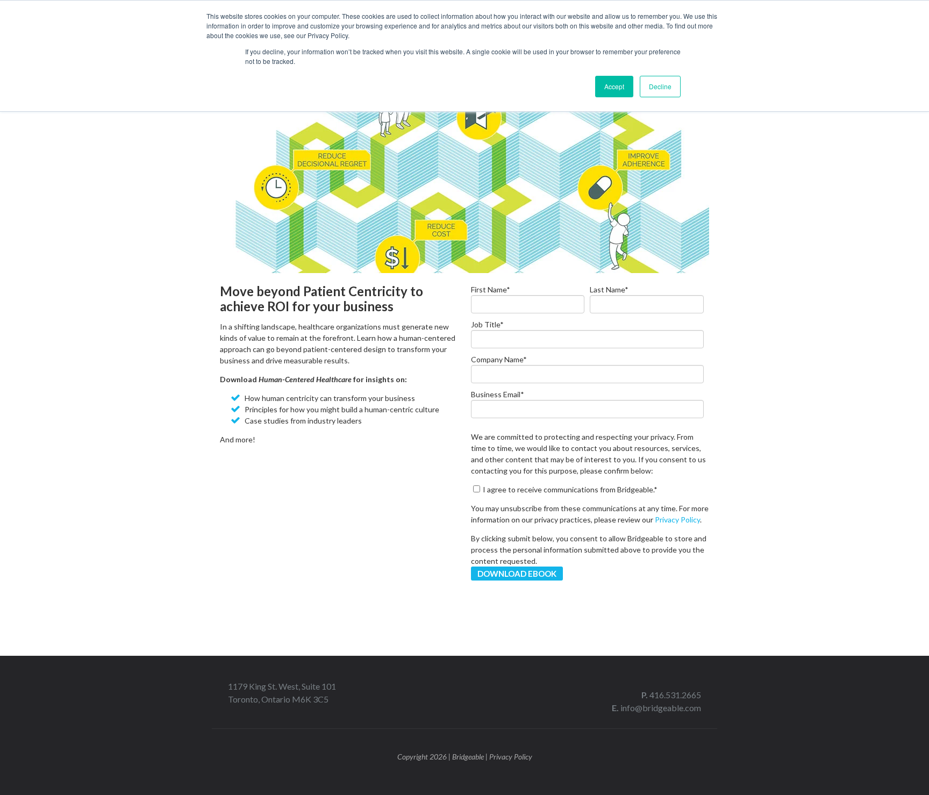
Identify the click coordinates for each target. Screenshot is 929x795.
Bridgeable (468, 756)
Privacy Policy (677, 519)
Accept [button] (614, 86)
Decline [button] (660, 86)
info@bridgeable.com (660, 708)
